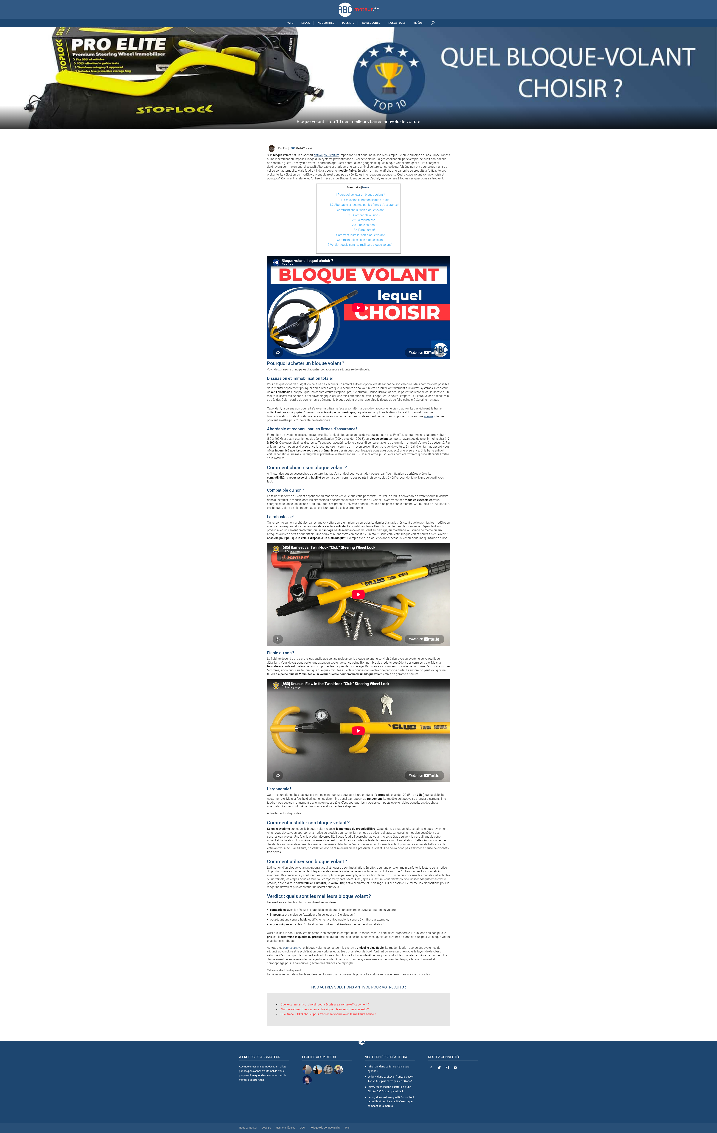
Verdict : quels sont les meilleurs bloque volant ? (360, 244)
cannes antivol (292, 947)
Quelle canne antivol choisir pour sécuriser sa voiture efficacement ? (325, 1004)
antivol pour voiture (326, 155)
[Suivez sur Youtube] (455, 1067)
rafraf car (373, 1066)
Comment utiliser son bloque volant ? (360, 240)
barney (372, 1096)
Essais (305, 22)
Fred (285, 148)
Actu (290, 22)
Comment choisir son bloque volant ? (360, 210)
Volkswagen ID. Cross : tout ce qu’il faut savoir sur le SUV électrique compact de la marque (391, 1101)
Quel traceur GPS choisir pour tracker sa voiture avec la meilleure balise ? (328, 1014)
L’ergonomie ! (364, 230)
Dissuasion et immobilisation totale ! (364, 200)
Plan (347, 1127)
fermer (366, 187)
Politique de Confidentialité (325, 1127)
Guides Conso (371, 22)
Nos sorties (326, 22)
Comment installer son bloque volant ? (360, 235)
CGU (302, 1127)
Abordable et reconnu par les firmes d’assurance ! (364, 205)
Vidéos (417, 22)
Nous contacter (248, 1127)
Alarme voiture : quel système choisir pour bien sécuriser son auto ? (324, 1009)
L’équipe (266, 1127)
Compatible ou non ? (364, 215)
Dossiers (348, 22)
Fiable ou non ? (364, 225)
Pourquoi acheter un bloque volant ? (360, 194)
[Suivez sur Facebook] (431, 1067)
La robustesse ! (364, 220)
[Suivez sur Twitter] (439, 1067)
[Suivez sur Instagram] (447, 1067)
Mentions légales (285, 1127)
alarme (428, 416)
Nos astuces (396, 22)
